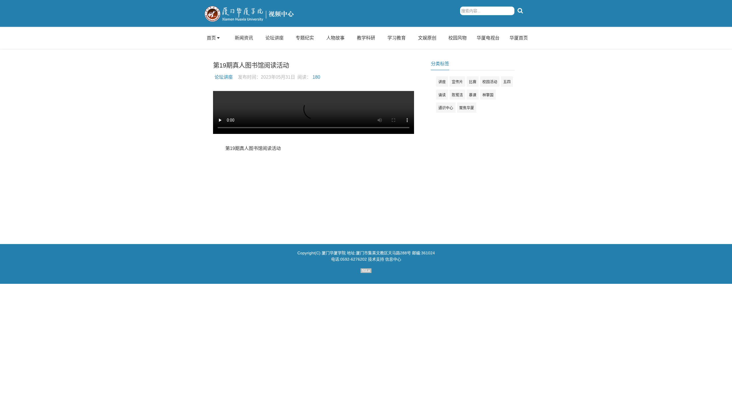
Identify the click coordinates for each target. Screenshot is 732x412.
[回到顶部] (724, 404)
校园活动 (489, 82)
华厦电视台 (488, 37)
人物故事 (335, 37)
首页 (211, 37)
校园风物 (457, 37)
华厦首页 (519, 37)
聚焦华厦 (466, 108)
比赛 (472, 82)
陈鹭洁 (457, 95)
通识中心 (445, 108)
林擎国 (488, 95)
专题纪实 (305, 37)
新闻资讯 (244, 37)
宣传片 (457, 82)
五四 (507, 82)
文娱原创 (427, 37)
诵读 (442, 95)
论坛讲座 (274, 37)
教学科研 (366, 37)
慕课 (472, 95)
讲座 (442, 82)
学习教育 (396, 37)
